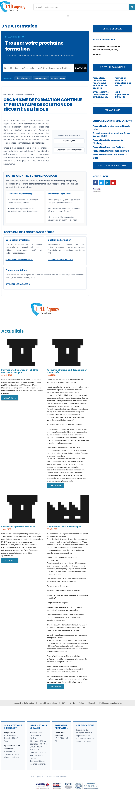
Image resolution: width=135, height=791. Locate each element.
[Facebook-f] (95, 182)
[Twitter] (101, 182)
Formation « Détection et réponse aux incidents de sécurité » (100, 83)
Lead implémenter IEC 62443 (121, 94)
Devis (72, 703)
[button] (68, 16)
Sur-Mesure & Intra (58, 78)
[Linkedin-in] (107, 182)
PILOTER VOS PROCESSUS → (60, 260)
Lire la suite (10, 398)
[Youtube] (113, 182)
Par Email (97, 54)
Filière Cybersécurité (23, 78)
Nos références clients (48, 703)
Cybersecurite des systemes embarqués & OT (101, 95)
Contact (91, 703)
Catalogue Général (40, 78)
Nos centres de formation (24, 703)
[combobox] (81, 7)
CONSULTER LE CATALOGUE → (19, 260)
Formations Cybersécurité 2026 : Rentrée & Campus (19, 371)
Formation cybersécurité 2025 (18, 526)
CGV (64, 703)
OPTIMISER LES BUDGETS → (18, 284)
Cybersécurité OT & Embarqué (64, 526)
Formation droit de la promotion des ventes (122, 81)
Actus (81, 703)
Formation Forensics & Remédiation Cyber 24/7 (67, 371)
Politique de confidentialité (110, 703)
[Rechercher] (132, 7)
